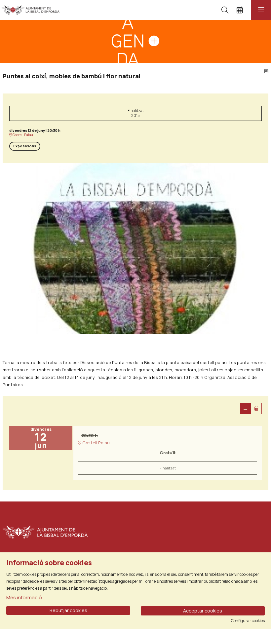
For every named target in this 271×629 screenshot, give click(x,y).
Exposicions (24, 146)
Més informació (24, 597)
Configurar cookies (248, 621)
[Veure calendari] (256, 408)
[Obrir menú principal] (261, 10)
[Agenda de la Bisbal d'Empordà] (29, 10)
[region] (135, 248)
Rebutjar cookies (68, 610)
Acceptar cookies (202, 611)
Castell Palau (22, 135)
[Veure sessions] (245, 408)
